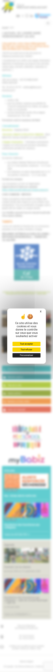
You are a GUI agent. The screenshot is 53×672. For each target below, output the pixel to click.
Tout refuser (26, 349)
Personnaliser (26, 355)
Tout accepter (26, 344)
